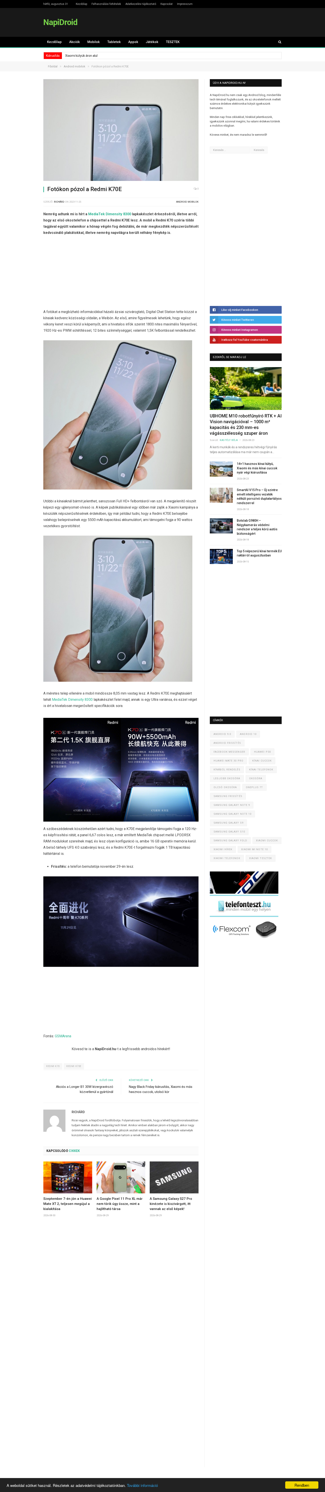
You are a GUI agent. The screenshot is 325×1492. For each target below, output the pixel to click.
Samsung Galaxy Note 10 (232, 814)
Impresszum (185, 4)
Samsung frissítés (228, 796)
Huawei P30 (262, 751)
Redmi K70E (73, 1066)
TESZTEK (173, 42)
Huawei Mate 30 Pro (228, 760)
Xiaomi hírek (223, 849)
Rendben (301, 1485)
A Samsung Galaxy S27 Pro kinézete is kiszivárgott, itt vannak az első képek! (171, 1204)
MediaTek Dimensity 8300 (109, 214)
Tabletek (114, 42)
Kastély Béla (229, 440)
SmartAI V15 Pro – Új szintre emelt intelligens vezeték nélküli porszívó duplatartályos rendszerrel (259, 496)
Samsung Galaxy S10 (229, 831)
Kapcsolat (167, 4)
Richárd (59, 201)
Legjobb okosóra (227, 778)
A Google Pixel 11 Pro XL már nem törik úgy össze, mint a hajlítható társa (120, 1204)
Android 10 (248, 734)
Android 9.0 (222, 734)
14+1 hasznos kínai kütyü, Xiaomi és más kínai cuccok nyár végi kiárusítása (257, 468)
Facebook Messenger (229, 751)
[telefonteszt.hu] (244, 916)
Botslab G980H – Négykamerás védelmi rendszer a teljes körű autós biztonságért (257, 527)
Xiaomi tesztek (260, 858)
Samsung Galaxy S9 (228, 822)
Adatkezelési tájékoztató (140, 4)
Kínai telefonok (261, 769)
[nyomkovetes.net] (245, 939)
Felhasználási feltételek (106, 4)
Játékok (152, 42)
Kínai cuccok (262, 760)
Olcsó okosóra (225, 787)
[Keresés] (278, 42)
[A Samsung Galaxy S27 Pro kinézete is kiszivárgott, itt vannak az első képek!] (174, 1177)
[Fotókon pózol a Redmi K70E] (121, 130)
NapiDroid (60, 22)
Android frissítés (227, 743)
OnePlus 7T (254, 787)
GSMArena (63, 1036)
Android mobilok (187, 201)
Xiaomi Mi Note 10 (254, 849)
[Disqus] (121, 1286)
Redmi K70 (53, 1066)
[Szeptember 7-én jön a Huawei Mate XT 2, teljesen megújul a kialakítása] (67, 1177)
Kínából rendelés (227, 769)
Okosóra (255, 778)
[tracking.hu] (244, 892)
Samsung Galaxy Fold (230, 840)
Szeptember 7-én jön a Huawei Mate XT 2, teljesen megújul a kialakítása (67, 1204)
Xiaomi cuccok (267, 840)
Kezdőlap (81, 4)
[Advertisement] (121, 273)
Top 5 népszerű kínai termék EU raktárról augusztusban (259, 553)
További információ (142, 1485)
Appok (133, 42)
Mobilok (93, 42)
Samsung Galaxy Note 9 (232, 805)
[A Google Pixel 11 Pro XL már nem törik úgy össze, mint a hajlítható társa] (121, 1177)
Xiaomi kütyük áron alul (81, 55)
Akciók (74, 42)
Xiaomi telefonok (227, 858)
